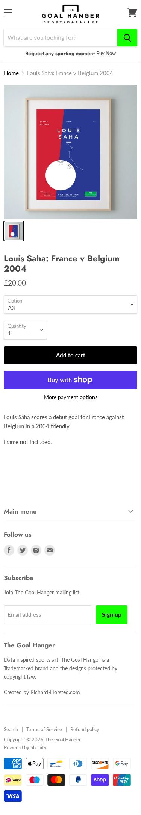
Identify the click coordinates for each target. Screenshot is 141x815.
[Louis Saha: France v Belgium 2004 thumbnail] (13, 231)
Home (11, 73)
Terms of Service (44, 729)
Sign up (111, 614)
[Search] (127, 37)
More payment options (70, 397)
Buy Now (106, 53)
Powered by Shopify (25, 747)
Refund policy (84, 729)
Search (11, 729)
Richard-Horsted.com (55, 692)
